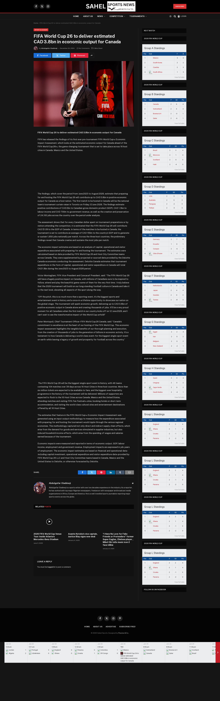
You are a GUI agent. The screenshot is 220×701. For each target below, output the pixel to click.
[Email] (24, 165)
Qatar (155, 118)
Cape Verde (157, 387)
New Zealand (158, 346)
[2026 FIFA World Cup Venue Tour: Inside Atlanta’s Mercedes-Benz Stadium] (49, 522)
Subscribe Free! (127, 627)
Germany (156, 239)
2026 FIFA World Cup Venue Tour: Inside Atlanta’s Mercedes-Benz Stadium (47, 537)
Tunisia (155, 300)
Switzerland (157, 109)
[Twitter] (24, 145)
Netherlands (157, 286)
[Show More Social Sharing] (91, 55)
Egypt (155, 332)
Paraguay (152, 204)
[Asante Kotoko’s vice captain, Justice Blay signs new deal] (83, 522)
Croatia (155, 434)
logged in (51, 567)
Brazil (155, 150)
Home (76, 16)
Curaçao (156, 249)
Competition (116, 16)
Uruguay (156, 383)
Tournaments (137, 16)
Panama (156, 438)
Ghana (155, 429)
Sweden (156, 295)
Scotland (156, 160)
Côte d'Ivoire (157, 253)
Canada (156, 104)
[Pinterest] (24, 158)
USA (150, 196)
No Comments (84, 48)
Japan (155, 290)
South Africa (157, 72)
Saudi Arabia (157, 392)
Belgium (156, 341)
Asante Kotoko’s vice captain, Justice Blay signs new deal (83, 535)
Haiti (154, 164)
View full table (179, 77)
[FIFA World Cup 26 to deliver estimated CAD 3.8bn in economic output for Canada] (84, 94)
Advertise (111, 627)
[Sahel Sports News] (110, 6)
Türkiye (151, 208)
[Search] (174, 16)
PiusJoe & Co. (123, 633)
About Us (88, 16)
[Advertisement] (84, 173)
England (156, 424)
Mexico (155, 58)
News (100, 16)
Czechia (156, 67)
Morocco (156, 155)
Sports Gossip (41, 30)
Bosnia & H (157, 114)
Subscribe (179, 6)
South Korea (157, 63)
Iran (154, 337)
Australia (152, 200)
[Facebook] (24, 139)
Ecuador (156, 244)
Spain (155, 378)
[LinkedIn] (24, 152)
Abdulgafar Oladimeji (49, 48)
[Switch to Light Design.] (170, 16)
